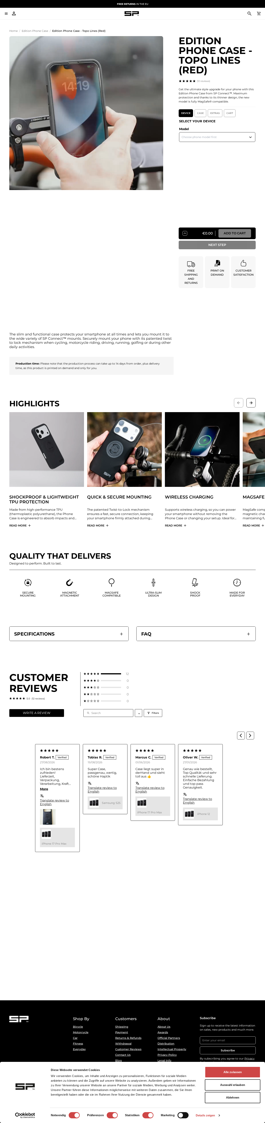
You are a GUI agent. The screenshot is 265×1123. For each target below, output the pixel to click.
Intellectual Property (172, 1049)
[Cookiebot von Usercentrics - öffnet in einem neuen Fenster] (25, 1115)
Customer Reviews (128, 1049)
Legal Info (164, 1060)
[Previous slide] (238, 402)
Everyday (79, 1049)
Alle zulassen (232, 1072)
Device (186, 113)
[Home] (131, 13)
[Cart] (259, 13)
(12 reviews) (203, 81)
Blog (118, 1060)
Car (75, 1038)
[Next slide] (251, 402)
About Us (164, 1026)
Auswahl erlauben (232, 1085)
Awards (163, 1032)
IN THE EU (132, 4)
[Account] (14, 13)
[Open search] (249, 13)
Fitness (78, 1043)
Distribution (166, 1043)
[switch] (112, 1115)
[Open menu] (6, 13)
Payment (121, 1032)
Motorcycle (80, 1032)
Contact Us (123, 1055)
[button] (106, 674)
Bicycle (78, 1026)
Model (184, 129)
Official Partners (169, 1038)
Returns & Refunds (128, 1038)
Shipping (121, 1026)
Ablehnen (232, 1097)
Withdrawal (123, 1043)
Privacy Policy (167, 1055)
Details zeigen (205, 1115)
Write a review (36, 713)
